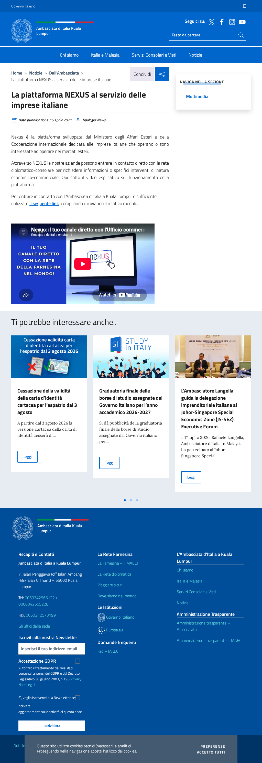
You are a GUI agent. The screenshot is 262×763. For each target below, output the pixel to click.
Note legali (22, 745)
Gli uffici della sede (34, 626)
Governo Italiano (23, 6)
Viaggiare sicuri (109, 585)
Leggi (31, 456)
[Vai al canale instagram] (231, 21)
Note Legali (26, 684)
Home (16, 73)
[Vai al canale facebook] (220, 21)
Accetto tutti (211, 752)
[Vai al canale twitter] (210, 21)
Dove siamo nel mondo (116, 596)
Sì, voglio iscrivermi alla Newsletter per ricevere (47, 698)
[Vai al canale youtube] (241, 21)
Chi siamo (185, 570)
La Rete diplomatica (114, 574)
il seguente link (44, 203)
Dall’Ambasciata (64, 73)
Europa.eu (114, 630)
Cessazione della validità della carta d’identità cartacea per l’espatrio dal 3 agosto (47, 401)
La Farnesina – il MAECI (117, 563)
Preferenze (213, 746)
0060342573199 (41, 615)
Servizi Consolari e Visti (196, 592)
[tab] (125, 500)
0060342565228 (33, 604)
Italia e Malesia (189, 581)
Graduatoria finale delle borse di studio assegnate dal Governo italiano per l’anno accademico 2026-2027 (130, 401)
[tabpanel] (49, 415)
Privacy (75, 679)
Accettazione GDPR (37, 661)
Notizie (35, 73)
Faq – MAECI (108, 651)
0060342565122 (40, 598)
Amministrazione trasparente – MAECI (210, 640)
